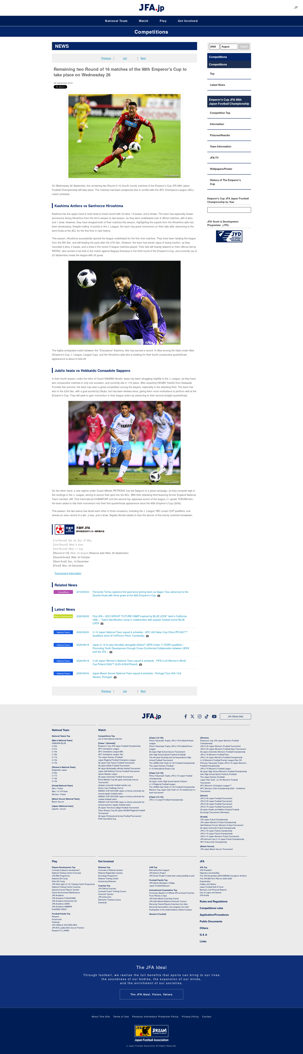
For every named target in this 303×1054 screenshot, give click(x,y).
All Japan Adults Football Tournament (114, 765)
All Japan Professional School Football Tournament (119, 815)
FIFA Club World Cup (107, 818)
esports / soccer (59, 808)
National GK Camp (60, 878)
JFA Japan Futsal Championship (214, 819)
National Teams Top (61, 736)
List (125, 58)
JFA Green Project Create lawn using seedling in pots (171, 875)
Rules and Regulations (213, 901)
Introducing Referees (107, 881)
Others (204, 928)
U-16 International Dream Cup (162, 768)
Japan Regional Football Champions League (117, 759)
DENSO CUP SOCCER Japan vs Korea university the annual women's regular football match (121, 803)
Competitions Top (106, 736)
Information (217, 124)
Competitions (151, 31)
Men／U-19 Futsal (60, 791)
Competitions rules (211, 908)
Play (163, 20)
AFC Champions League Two (110, 754)
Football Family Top (61, 913)
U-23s (54, 745)
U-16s (54, 759)
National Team (116, 20)
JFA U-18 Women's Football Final (214, 754)
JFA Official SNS (235, 716)
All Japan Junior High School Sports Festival (168, 781)
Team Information (220, 146)
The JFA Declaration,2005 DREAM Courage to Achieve (223, 875)
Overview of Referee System (110, 870)
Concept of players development (65, 870)
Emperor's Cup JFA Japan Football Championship (119, 745)
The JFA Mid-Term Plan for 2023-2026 (216, 878)
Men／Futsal (57, 788)
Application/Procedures (214, 915)
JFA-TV (214, 158)
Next (143, 58)
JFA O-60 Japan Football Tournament (216, 803)
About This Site (101, 1016)
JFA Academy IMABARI (62, 906)
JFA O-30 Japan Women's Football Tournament (220, 746)
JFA (202, 861)
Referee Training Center (108, 878)
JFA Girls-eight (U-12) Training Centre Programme (73, 884)
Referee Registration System (110, 872)
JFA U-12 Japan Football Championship (166, 799)
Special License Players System (65, 889)
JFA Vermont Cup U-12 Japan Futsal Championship (222, 839)
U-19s (54, 751)
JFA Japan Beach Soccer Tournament (216, 849)
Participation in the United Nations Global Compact (170, 909)
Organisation (205, 881)
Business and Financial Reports (213, 889)
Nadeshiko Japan (59, 769)
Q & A (203, 935)
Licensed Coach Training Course (112, 891)
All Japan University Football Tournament (115, 776)
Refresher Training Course (109, 899)
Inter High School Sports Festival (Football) (167, 754)
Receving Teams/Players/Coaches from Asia (168, 904)
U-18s (54, 754)
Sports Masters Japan (107, 773)
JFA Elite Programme (61, 875)
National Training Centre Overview (66, 872)
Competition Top (220, 113)
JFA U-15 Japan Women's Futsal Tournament (219, 836)
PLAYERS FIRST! (59, 909)
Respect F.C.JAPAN (60, 930)
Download (102, 902)
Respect (55, 916)
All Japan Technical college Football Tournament (118, 807)
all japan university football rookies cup (114, 785)
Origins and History (208, 884)
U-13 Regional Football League (162, 784)
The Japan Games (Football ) (161, 765)
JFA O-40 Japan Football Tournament (216, 798)
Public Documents (211, 921)
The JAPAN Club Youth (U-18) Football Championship (172, 762)
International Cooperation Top (163, 890)
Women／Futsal (59, 794)
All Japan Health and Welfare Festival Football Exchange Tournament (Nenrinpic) (219, 811)
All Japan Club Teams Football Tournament (116, 762)
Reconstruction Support (159, 870)
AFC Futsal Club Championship (213, 841)
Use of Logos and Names (210, 892)
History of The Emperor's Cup (225, 182)
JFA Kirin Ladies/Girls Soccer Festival (68, 927)
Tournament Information (68, 573)
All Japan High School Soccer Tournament (167, 751)
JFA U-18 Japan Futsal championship (216, 830)
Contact (206, 1016)
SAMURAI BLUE (59, 743)
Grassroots (57, 919)
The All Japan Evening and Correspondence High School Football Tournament (170, 758)
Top (212, 73)
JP (296, 8)
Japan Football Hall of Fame (211, 886)
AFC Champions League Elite (110, 751)
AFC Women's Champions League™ (215, 785)
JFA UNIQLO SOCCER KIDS (64, 924)
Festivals (56, 922)
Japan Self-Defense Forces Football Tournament (119, 771)
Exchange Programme (107, 875)
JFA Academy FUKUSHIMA (64, 898)
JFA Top (203, 867)
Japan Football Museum (159, 885)
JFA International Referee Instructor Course (167, 901)
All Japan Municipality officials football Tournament (119, 768)
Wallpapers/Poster (221, 169)
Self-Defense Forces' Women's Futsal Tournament (221, 825)
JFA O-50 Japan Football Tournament (216, 801)
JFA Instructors (104, 896)
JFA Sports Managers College (162, 882)
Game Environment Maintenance (66, 892)
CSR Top (153, 867)
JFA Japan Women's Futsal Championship (218, 822)
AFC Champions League (108, 748)
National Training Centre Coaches (66, 886)
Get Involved (188, 20)
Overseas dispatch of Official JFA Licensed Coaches (171, 892)
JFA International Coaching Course (164, 898)
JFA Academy (58, 895)
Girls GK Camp (58, 881)
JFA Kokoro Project (157, 872)
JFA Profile (204, 895)
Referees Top (104, 867)
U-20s (54, 772)
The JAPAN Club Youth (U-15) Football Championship (172, 786)
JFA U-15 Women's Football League (215, 768)
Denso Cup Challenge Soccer (110, 787)
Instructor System (105, 894)
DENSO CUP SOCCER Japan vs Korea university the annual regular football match (121, 792)
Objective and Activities (210, 872)
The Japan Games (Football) (110, 757)
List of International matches (110, 738)
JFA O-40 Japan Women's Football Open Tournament (223, 748)
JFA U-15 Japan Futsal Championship (216, 833)
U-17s (54, 757)
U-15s (54, 762)
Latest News (217, 85)
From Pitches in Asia (158, 895)
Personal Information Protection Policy (155, 1016)
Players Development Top (63, 867)
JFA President (206, 870)
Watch (144, 20)
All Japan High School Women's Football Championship (223, 771)
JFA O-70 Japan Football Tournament (216, 806)
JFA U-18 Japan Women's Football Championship (221, 757)
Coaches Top (104, 885)
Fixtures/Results (220, 135)
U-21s (54, 748)
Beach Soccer (58, 801)
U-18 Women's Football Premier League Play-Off (221, 760)
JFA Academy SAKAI (61, 903)
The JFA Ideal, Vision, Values (151, 994)
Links (203, 941)
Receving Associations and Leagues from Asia (169, 906)
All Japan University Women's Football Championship (222, 751)
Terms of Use (121, 1016)
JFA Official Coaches (107, 888)
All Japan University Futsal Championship (217, 827)
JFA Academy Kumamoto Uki (64, 900)
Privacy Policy (190, 1016)
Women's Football (157, 914)
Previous (106, 58)
